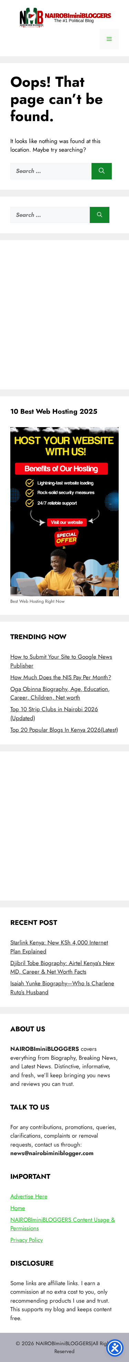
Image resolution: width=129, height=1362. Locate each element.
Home (17, 1208)
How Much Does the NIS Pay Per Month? (60, 677)
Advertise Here (28, 1196)
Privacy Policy (26, 1240)
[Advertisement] (64, 314)
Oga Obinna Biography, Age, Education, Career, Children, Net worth (60, 693)
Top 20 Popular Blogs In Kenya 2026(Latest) (64, 730)
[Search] (102, 171)
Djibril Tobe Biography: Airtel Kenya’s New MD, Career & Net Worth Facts (62, 967)
